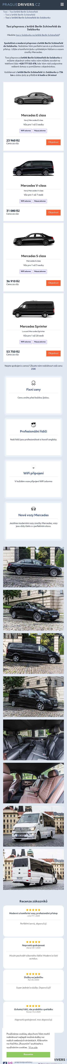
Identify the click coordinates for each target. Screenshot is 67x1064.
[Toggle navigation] (62, 4)
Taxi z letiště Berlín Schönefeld (20, 15)
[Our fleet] (33, 568)
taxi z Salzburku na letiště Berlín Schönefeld (37, 35)
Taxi (5, 12)
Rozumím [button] (28, 1055)
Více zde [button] (33, 1048)
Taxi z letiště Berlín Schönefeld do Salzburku (27, 18)
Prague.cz (21, 5)
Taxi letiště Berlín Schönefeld (24, 12)
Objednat (53, 142)
